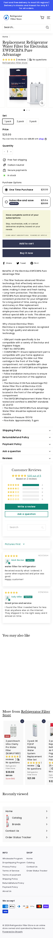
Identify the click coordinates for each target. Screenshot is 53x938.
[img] (11, 555)
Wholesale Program (13, 858)
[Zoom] (42, 103)
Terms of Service (11, 870)
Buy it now (26, 253)
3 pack (33, 121)
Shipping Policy (10, 878)
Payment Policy (10, 887)
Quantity (8, 145)
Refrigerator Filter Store (15, 62)
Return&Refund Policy (13, 883)
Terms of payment (12, 874)
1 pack (8, 121)
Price (6, 129)
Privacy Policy (9, 866)
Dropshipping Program (14, 862)
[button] (9, 59)
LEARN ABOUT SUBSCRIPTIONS (17, 235)
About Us (7, 891)
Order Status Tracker (36, 870)
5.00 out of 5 (34, 475)
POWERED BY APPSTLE (38, 235)
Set (5, 115)
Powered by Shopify (13, 931)
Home (5, 37)
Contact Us (32, 866)
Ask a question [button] (26, 514)
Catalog (30, 862)
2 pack (20, 121)
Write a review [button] (27, 506)
